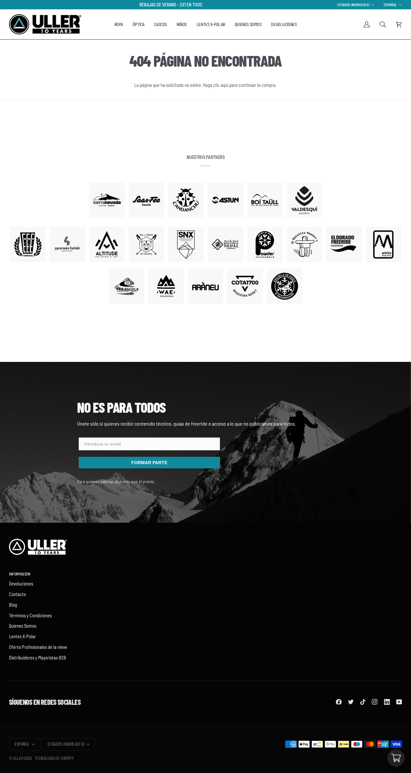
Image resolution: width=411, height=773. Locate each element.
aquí (224, 85)
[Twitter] (351, 702)
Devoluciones (21, 583)
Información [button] (20, 573)
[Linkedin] (387, 702)
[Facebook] (339, 702)
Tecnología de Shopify (54, 758)
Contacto (17, 594)
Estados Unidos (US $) (353, 4)
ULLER (18, 758)
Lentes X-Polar (22, 636)
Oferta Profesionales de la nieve (38, 647)
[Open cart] (396, 758)
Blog (13, 605)
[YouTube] (399, 702)
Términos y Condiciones (30, 615)
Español (390, 4)
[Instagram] (375, 702)
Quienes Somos (22, 626)
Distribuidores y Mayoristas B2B (37, 657)
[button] (118, 24)
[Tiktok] (362, 702)
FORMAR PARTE (149, 462)
